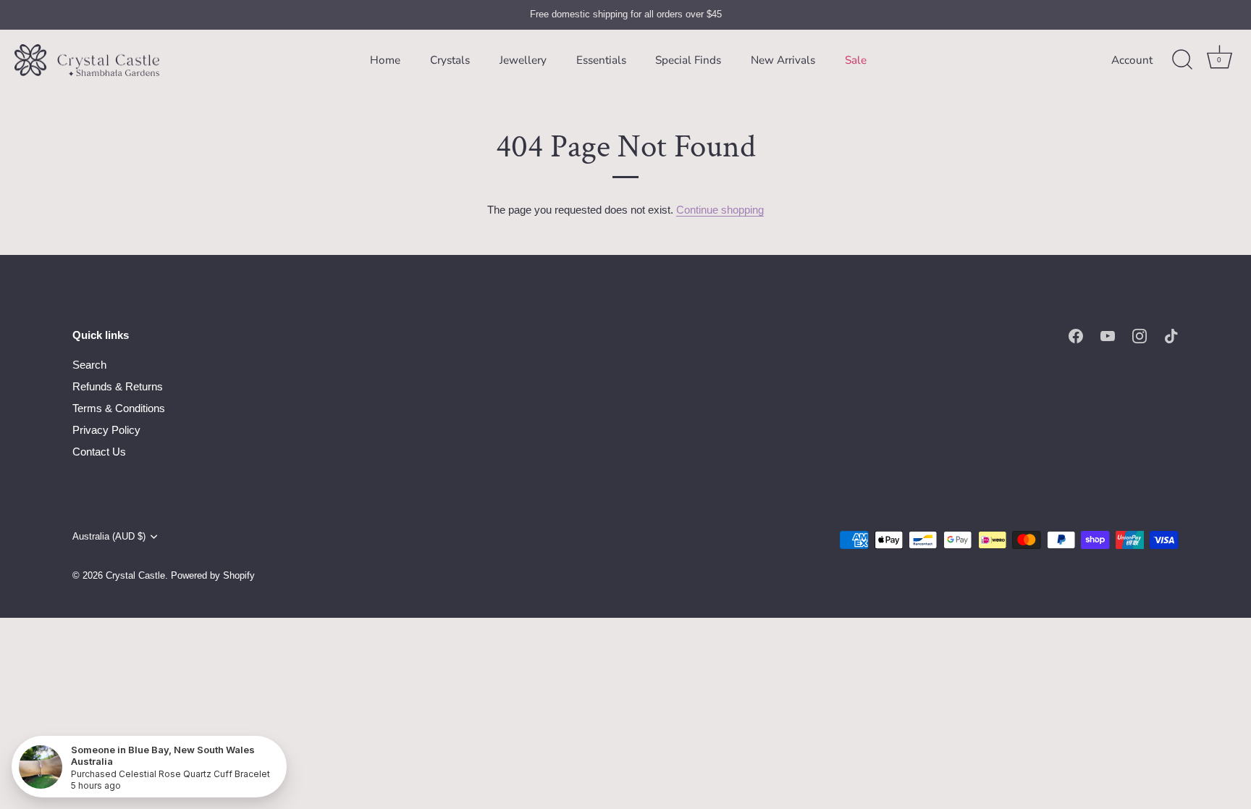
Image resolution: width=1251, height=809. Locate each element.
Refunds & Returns (117, 386)
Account (1132, 60)
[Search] (1182, 60)
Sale (856, 60)
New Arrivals (783, 60)
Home (385, 60)
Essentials (601, 60)
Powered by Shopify (213, 575)
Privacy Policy (106, 430)
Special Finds (688, 60)
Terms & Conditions (118, 408)
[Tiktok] (1171, 335)
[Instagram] (1139, 335)
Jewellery (523, 60)
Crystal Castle (135, 575)
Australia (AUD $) (109, 536)
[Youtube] (1107, 335)
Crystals (450, 60)
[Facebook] (1076, 335)
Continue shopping (720, 210)
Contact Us (99, 451)
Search (89, 365)
